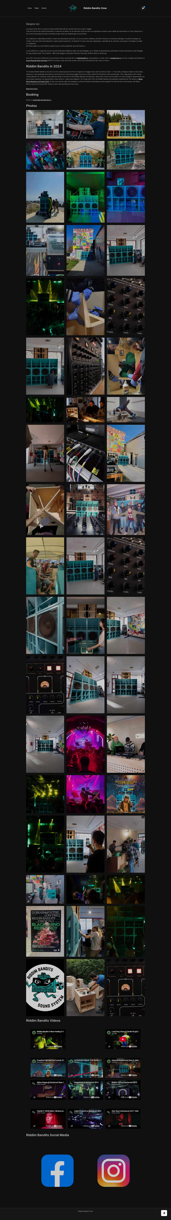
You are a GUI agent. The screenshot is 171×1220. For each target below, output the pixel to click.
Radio (37, 8)
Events (44, 8)
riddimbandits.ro (82, 58)
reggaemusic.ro (115, 58)
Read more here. (32, 89)
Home (30, 8)
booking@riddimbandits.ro (42, 100)
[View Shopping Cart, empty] (143, 8)
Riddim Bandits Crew (95, 8)
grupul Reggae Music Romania (36, 60)
